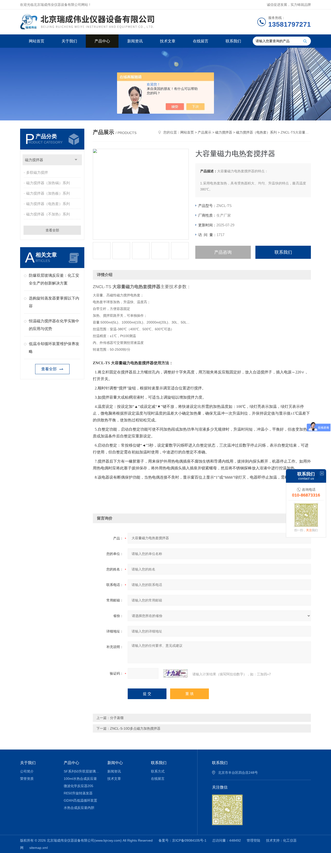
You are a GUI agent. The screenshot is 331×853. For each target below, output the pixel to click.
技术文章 (167, 41)
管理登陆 (253, 840)
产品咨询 (223, 252)
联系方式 (158, 771)
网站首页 (36, 41)
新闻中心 (115, 763)
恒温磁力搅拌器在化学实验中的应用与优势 (54, 325)
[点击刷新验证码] (175, 673)
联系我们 (233, 41)
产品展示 (204, 132)
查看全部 (52, 230)
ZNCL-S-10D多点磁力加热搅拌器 (135, 728)
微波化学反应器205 (78, 786)
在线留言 (200, 41)
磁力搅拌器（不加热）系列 (48, 214)
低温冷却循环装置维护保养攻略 (54, 348)
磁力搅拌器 (34, 160)
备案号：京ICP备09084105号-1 (182, 840)
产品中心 (102, 41)
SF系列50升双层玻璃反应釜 (82, 771)
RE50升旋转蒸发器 (78, 793)
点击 (76, 159)
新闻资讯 (135, 41)
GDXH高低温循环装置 (80, 800)
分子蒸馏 (117, 718)
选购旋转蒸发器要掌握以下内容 (54, 302)
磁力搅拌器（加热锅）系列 (48, 183)
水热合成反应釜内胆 (79, 808)
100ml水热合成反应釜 (80, 779)
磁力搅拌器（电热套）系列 (48, 204)
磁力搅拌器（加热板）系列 (48, 193)
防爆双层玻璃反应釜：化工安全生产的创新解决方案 (54, 279)
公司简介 (27, 771)
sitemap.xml (38, 848)
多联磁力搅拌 (37, 172)
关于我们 (69, 41)
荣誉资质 (27, 779)
